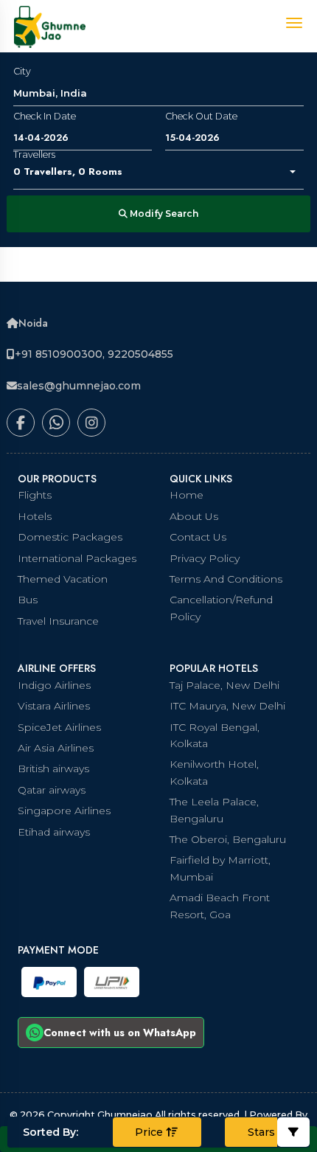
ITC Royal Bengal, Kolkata (214, 735)
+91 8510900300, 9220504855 (94, 354)
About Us (194, 516)
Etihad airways (54, 832)
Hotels (35, 516)
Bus (28, 599)
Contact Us (198, 537)
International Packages (77, 558)
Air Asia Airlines (56, 747)
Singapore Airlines (64, 810)
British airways (53, 768)
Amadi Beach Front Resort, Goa (220, 905)
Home (186, 495)
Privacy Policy (205, 558)
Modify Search (163, 213)
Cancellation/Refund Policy (221, 607)
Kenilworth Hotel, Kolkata (214, 772)
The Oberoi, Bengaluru (228, 839)
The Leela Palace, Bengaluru (214, 810)
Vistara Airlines (54, 705)
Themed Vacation (63, 579)
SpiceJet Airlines (59, 727)
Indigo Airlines (54, 685)
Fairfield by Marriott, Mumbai (220, 868)
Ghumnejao (126, 1114)
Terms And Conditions (226, 579)
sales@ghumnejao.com (79, 385)
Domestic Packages (70, 537)
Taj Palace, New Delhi (224, 685)
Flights (35, 495)
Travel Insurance (58, 621)
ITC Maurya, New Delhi (227, 705)
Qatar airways (52, 790)
